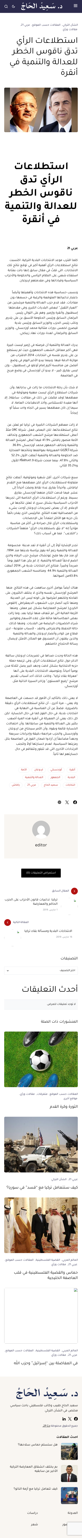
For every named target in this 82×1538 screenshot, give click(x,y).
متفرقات (42, 1094)
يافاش (16, 785)
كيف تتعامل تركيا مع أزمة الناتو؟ (36, 1489)
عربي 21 (25, 25)
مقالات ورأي (70, 29)
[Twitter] (70, 1419)
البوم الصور (70, 1525)
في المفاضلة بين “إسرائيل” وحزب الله (46, 1363)
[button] (75, 6)
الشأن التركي (70, 25)
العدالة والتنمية (34, 777)
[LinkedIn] (64, 1419)
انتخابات (70, 785)
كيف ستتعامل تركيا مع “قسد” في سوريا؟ (42, 1188)
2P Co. (46, 1426)
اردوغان (38, 769)
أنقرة (72, 769)
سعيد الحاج (51, 785)
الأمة (24, 769)
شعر (34, 1525)
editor (41, 845)
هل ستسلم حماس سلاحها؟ (38, 1445)
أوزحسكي (56, 769)
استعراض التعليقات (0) (41, 873)
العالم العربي (70, 1260)
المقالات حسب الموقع (46, 25)
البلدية (71, 777)
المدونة (73, 1513)
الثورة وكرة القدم (64, 1107)
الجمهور (55, 777)
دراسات (32, 1513)
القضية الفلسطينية (48, 1260)
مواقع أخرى (70, 1098)
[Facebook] (76, 1419)
